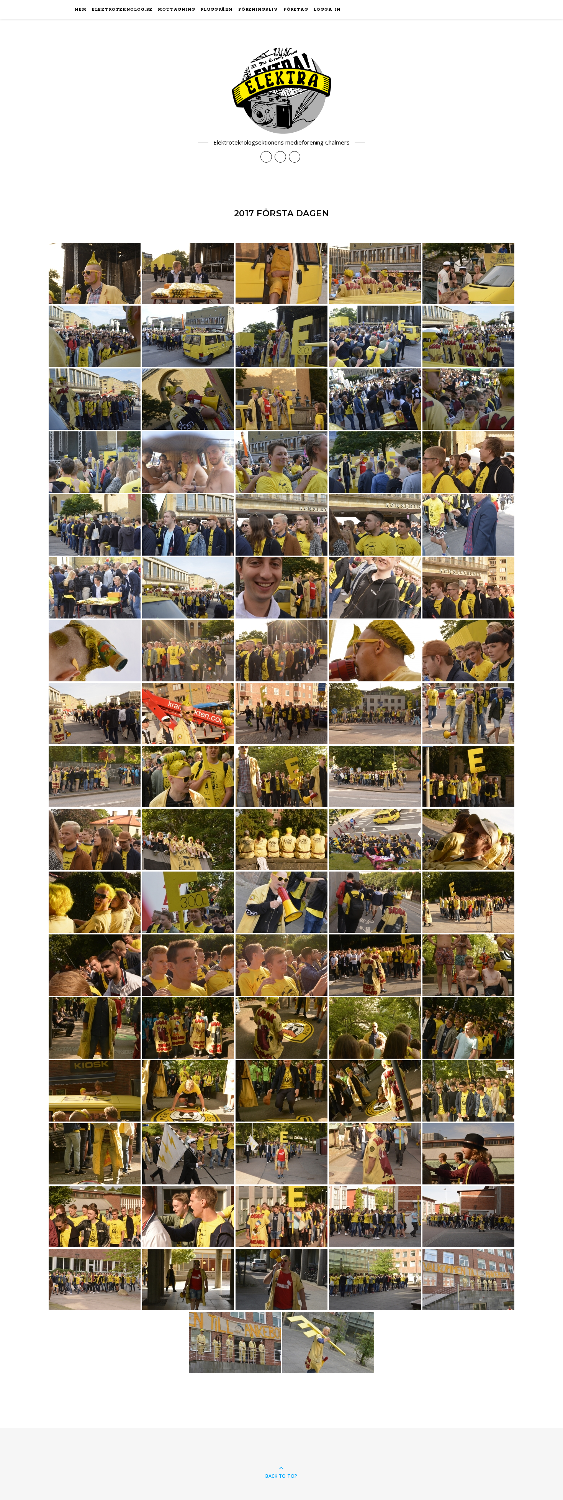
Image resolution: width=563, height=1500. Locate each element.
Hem (81, 9)
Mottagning (176, 9)
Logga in (327, 9)
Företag (295, 9)
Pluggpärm (217, 9)
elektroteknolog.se (122, 9)
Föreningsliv (258, 9)
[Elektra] (281, 91)
